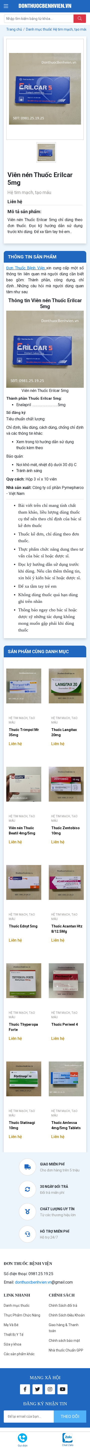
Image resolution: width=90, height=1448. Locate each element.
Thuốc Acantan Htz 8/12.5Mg (66, 928)
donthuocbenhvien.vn (33, 1282)
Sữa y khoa (12, 1344)
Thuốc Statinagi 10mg (22, 1125)
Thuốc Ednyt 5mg (23, 926)
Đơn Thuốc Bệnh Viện (25, 268)
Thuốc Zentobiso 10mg (65, 830)
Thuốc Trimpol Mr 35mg (24, 732)
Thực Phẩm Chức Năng (22, 1315)
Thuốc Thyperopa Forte (23, 1027)
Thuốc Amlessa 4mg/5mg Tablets (66, 1125)
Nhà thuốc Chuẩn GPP (66, 1350)
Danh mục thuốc (17, 1305)
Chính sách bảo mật (64, 1341)
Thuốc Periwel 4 (64, 1024)
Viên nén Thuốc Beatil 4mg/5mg (22, 830)
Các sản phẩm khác (19, 1354)
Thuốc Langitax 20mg (64, 732)
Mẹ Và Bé (11, 1325)
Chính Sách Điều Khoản (67, 1315)
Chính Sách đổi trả (63, 1305)
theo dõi (70, 1416)
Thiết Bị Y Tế (13, 1335)
